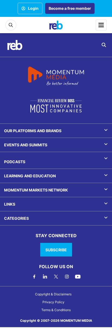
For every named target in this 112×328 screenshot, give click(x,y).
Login (33, 8)
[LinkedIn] (45, 276)
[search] (104, 45)
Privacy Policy (53, 302)
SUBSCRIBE (56, 249)
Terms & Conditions (56, 310)
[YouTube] (77, 276)
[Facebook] (34, 276)
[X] (56, 276)
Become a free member (70, 8)
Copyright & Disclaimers (53, 294)
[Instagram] (67, 276)
